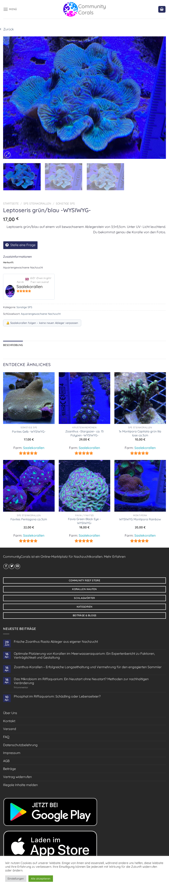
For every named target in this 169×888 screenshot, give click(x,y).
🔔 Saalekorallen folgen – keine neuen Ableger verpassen (42, 322)
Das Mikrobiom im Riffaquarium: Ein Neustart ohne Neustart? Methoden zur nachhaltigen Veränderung (81, 681)
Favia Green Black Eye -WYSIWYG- (84, 521)
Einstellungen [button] (16, 878)
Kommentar (21, 687)
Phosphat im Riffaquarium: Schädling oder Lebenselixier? (57, 696)
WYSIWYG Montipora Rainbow (140, 519)
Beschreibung (13, 345)
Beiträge (9, 769)
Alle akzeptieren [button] (40, 878)
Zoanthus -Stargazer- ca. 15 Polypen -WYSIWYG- (84, 433)
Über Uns (10, 713)
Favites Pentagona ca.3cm (29, 519)
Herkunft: (8, 262)
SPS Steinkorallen (37, 203)
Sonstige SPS (65, 203)
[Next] (157, 97)
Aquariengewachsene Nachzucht (41, 313)
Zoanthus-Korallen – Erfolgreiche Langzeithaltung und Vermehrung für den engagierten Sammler (88, 667)
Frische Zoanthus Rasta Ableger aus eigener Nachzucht (56, 642)
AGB (6, 761)
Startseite (11, 203)
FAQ (6, 737)
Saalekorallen (29, 286)
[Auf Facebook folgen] (6, 566)
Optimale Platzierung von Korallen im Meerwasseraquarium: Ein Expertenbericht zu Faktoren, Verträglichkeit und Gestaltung (84, 655)
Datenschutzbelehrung (20, 745)
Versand (9, 729)
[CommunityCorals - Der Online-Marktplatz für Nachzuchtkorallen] (84, 9)
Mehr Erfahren (115, 556)
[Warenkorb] (162, 9)
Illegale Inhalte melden (20, 785)
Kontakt (9, 721)
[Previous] (11, 97)
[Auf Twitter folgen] (11, 566)
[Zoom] (7, 155)
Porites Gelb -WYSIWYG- (29, 431)
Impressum (11, 753)
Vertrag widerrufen (17, 777)
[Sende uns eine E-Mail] (17, 566)
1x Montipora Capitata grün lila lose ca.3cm (140, 433)
